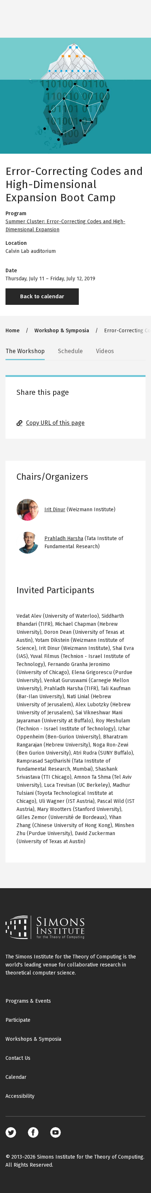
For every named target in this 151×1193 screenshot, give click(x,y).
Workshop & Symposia (61, 331)
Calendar (15, 1077)
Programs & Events (28, 1001)
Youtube (55, 1132)
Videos (105, 351)
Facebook (33, 1132)
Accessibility (19, 1096)
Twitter (10, 1132)
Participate (17, 1020)
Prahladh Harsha (63, 538)
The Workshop (25, 351)
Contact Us (17, 1058)
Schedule (70, 351)
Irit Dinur (54, 509)
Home (12, 331)
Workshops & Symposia (33, 1039)
